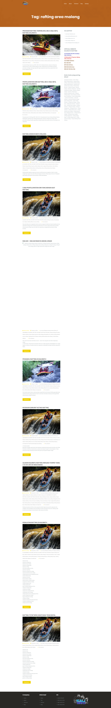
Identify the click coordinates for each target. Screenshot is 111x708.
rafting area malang (72, 102)
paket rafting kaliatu (68, 100)
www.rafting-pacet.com (70, 38)
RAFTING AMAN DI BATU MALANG (34, 134)
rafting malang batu (68, 115)
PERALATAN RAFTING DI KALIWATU (35, 522)
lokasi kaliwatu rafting (75, 94)
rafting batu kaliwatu (71, 103)
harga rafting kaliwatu (68, 84)
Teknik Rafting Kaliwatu (46, 112)
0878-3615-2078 (61, 700)
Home (65, 3)
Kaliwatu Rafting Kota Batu (36, 58)
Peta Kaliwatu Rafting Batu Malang (47, 502)
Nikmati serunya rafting (29, 60)
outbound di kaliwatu (69, 97)
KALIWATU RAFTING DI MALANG (38, 164)
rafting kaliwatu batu (72, 109)
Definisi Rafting (54, 330)
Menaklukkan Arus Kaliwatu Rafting (50, 334)
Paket (42, 698)
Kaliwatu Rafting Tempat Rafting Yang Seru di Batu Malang (47, 110)
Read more (26, 73)
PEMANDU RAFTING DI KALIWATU (34, 359)
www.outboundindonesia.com (71, 36)
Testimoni (76, 3)
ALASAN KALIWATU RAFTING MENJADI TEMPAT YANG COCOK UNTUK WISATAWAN (41, 464)
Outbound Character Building (34, 500)
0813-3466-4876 (61, 704)
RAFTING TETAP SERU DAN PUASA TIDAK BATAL (39, 615)
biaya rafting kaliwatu (68, 81)
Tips (41, 700)
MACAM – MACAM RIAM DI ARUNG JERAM (37, 241)
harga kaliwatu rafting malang (73, 82)
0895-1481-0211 (61, 702)
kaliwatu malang (71, 87)
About (70, 3)
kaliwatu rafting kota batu (69, 93)
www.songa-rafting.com (70, 40)
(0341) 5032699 (61, 698)
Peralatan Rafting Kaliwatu (31, 167)
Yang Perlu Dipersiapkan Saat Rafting (35, 443)
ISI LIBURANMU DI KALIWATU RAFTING (47, 56)
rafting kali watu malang (72, 114)
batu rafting (75, 79)
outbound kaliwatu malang (73, 99)
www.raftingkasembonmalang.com (72, 42)
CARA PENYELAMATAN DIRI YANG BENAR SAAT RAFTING (39, 189)
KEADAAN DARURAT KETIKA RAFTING (36, 407)
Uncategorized (53, 112)
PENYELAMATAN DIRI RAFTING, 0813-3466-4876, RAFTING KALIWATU (39, 83)
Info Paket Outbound (41, 494)
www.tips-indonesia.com (70, 33)
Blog (82, 3)
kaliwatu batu (76, 84)
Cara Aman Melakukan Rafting (45, 108)
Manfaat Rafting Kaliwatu (48, 439)
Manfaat (42, 702)
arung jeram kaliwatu (68, 79)
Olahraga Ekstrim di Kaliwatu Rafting (40, 60)
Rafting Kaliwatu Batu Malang (36, 112)
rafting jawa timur (73, 108)
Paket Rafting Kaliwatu (27, 502)
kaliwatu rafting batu (72, 88)
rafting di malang (71, 106)
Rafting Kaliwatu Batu (52, 60)
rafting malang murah (71, 117)
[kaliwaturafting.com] (25, 3)
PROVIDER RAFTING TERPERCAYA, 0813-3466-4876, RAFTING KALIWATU (40, 32)
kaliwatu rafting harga (72, 91)
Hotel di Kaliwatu (43, 162)
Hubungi (86, 3)
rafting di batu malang (71, 105)
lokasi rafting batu (67, 96)
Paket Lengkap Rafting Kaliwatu (46, 166)
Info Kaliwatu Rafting (50, 162)
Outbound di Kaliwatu (44, 500)
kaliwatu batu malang (68, 85)
